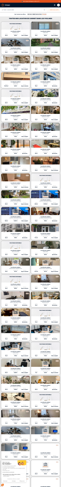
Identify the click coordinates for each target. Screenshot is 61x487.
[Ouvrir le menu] (54, 5)
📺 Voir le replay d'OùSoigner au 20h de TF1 (30, 1)
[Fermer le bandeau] (59, 1)
